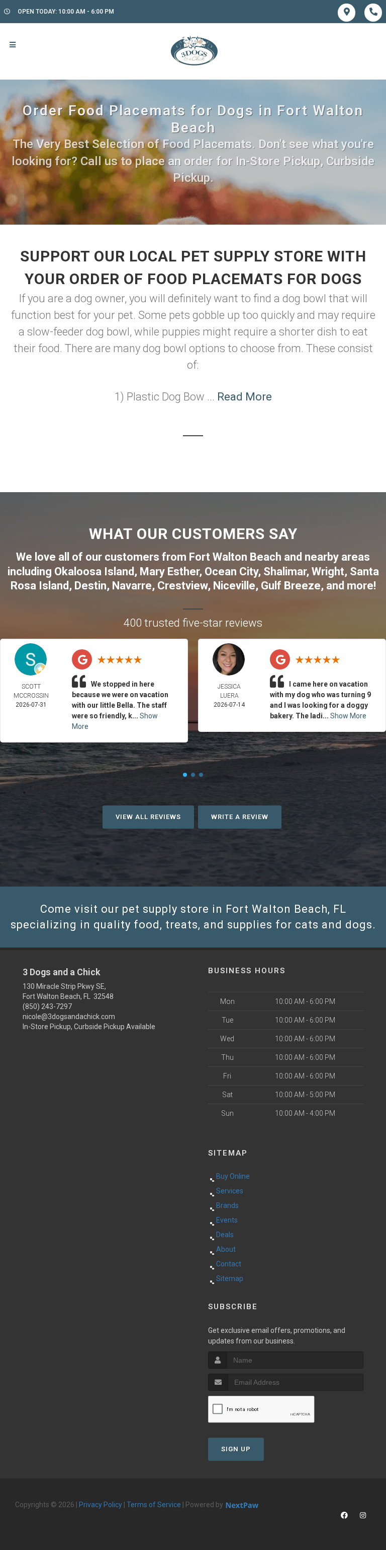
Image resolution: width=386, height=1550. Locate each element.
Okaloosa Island (94, 571)
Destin (90, 585)
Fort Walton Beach (235, 557)
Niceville (234, 585)
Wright (328, 571)
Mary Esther (169, 571)
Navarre (132, 585)
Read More (244, 396)
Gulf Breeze (291, 585)
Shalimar (284, 571)
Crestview (182, 585)
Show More (348, 716)
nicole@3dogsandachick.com (69, 1017)
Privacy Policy (100, 1505)
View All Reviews (148, 817)
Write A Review (239, 817)
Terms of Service (154, 1505)
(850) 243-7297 (47, 1006)
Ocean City (231, 571)
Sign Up (236, 1449)
